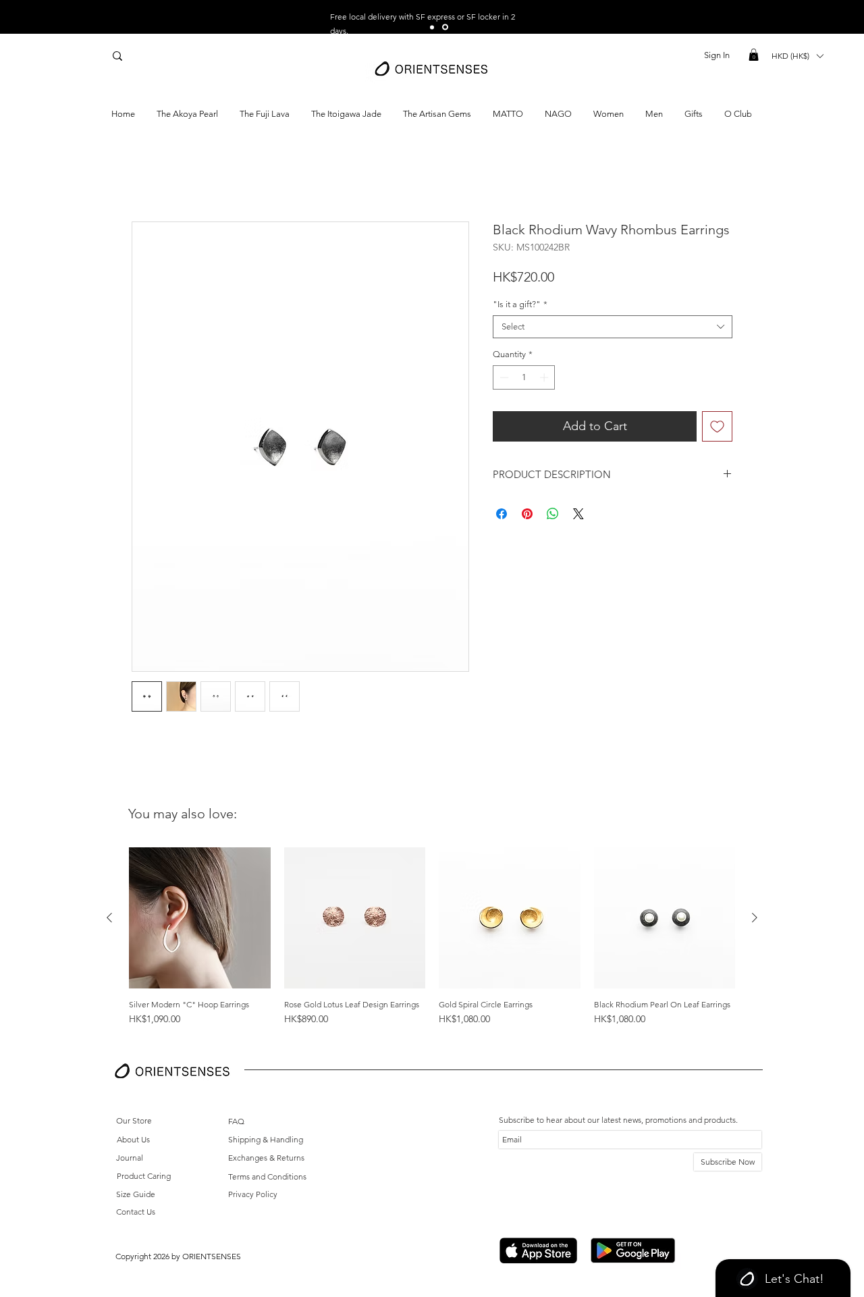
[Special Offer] (433, 27)
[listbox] (797, 55)
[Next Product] (755, 917)
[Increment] (545, 377)
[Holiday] (446, 27)
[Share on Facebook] (501, 514)
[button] (754, 55)
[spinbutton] (524, 377)
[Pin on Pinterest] (527, 514)
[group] (432, 942)
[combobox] (612, 326)
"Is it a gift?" (520, 304)
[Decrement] (503, 377)
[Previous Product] (109, 917)
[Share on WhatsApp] (553, 514)
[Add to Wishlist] (717, 426)
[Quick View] (200, 918)
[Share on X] (578, 514)
